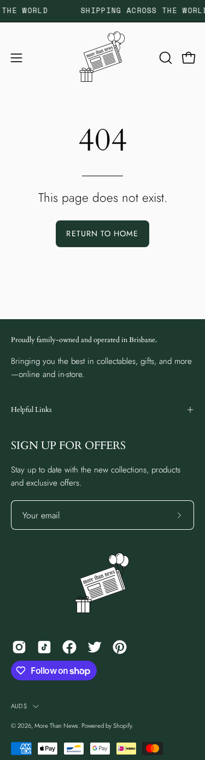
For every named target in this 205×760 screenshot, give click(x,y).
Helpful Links (31, 410)
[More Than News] (102, 58)
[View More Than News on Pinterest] (120, 647)
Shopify (122, 725)
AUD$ (19, 706)
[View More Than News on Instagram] (19, 647)
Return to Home (102, 233)
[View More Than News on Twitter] (94, 647)
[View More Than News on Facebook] (69, 647)
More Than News (56, 725)
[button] (164, 57)
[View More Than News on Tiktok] (44, 647)
